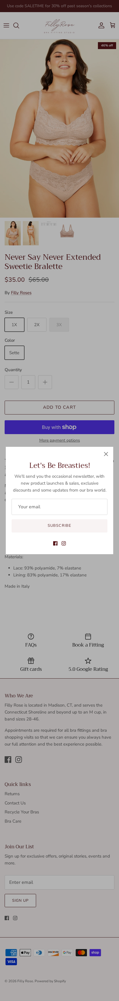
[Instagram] (64, 543)
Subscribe (59, 525)
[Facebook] (55, 543)
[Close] (106, 454)
